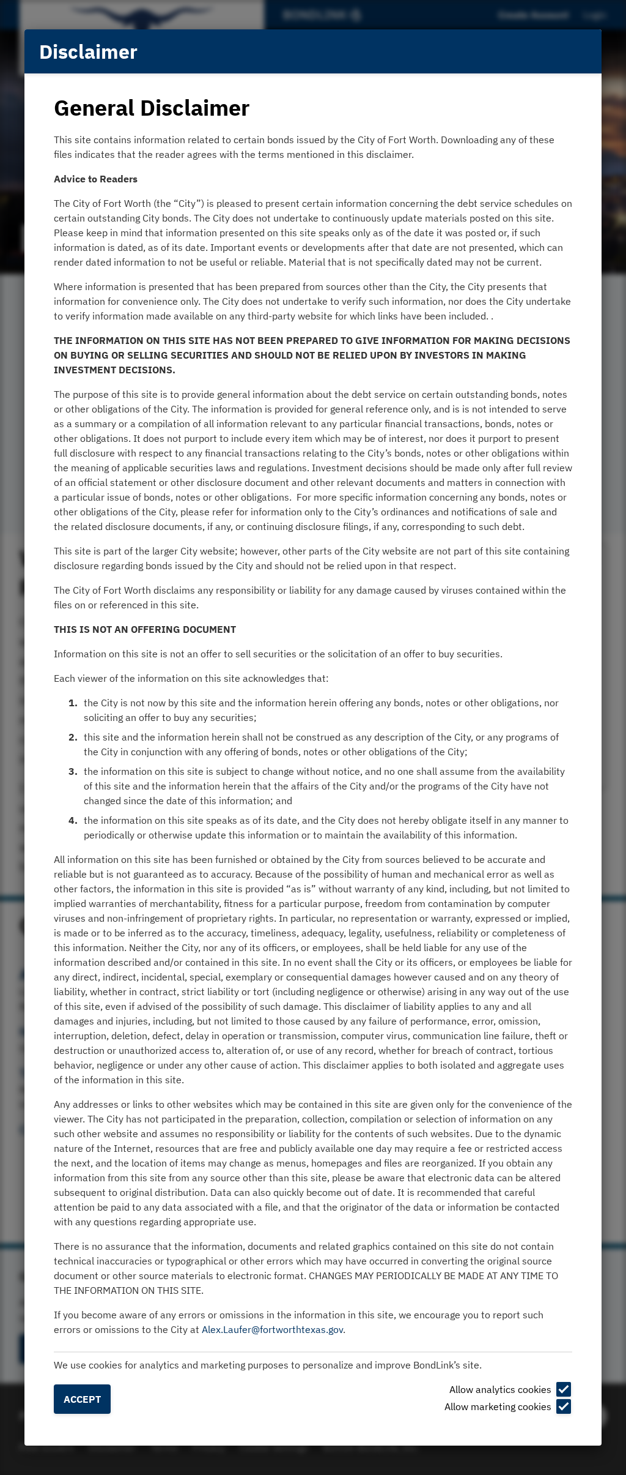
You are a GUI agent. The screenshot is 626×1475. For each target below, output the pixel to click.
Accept (82, 1399)
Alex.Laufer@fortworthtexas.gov (272, 1329)
